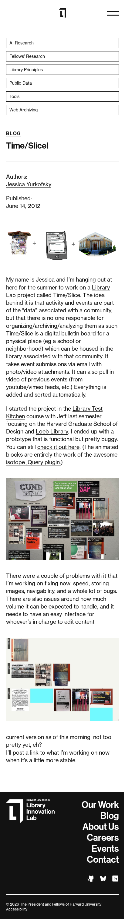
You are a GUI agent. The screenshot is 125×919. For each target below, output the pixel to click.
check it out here (58, 447)
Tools (14, 96)
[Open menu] (113, 13)
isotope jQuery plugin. (33, 462)
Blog (13, 133)
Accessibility (16, 909)
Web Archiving (23, 109)
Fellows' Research (27, 56)
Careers (103, 837)
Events (105, 848)
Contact (103, 859)
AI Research (21, 42)
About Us (101, 826)
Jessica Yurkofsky (28, 184)
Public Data (20, 83)
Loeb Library (52, 431)
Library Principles (26, 69)
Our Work (100, 804)
